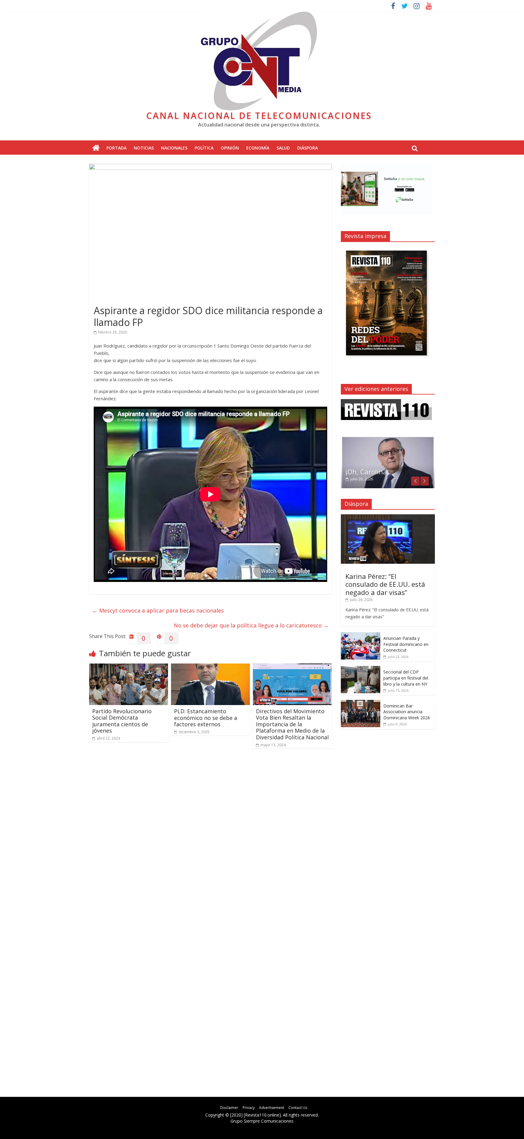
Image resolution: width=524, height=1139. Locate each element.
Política (204, 148)
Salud (283, 148)
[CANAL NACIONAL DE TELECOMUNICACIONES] (96, 148)
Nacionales (174, 148)
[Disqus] (210, 840)
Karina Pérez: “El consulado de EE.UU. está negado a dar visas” (385, 584)
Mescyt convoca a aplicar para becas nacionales (158, 610)
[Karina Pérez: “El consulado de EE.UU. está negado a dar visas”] (388, 517)
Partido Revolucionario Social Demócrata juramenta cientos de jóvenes (122, 720)
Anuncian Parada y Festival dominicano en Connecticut (405, 644)
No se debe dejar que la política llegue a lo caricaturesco (251, 625)
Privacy (249, 1107)
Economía (257, 148)
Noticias (144, 148)
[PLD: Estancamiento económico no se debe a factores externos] (210, 667)
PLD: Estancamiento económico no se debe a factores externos (205, 717)
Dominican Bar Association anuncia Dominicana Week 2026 (406, 712)
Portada (116, 148)
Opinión (230, 148)
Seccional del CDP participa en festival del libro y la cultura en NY (405, 678)
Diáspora (307, 148)
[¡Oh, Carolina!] (388, 439)
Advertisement (271, 1107)
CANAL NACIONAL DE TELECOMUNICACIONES (259, 115)
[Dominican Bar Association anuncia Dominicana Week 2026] (360, 703)
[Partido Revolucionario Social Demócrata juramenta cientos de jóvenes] (128, 667)
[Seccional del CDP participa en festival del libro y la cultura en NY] (360, 669)
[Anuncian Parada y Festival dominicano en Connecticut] (360, 635)
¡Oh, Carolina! (367, 471)
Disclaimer (229, 1107)
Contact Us (297, 1107)
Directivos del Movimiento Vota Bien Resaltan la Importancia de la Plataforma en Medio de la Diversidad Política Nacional (292, 724)
